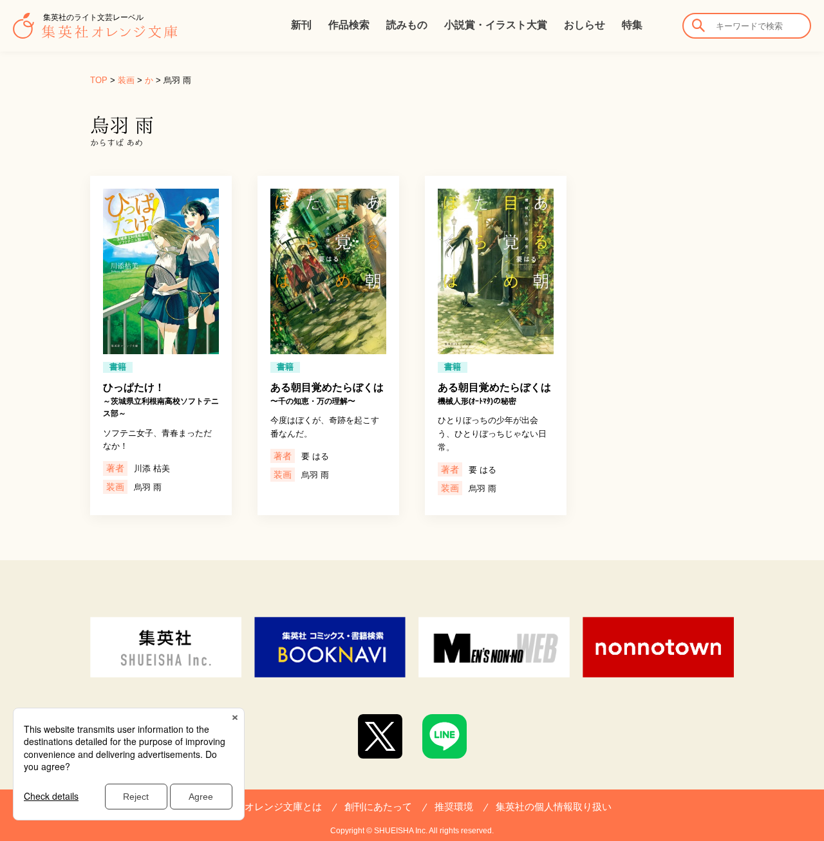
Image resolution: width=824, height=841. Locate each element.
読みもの (406, 24)
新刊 (301, 24)
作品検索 (349, 24)
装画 (126, 80)
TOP (99, 80)
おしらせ (584, 24)
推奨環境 (454, 806)
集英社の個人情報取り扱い (554, 806)
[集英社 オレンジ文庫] (95, 32)
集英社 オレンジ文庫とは (267, 806)
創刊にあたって (378, 806)
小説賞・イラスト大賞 (495, 24)
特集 (632, 24)
